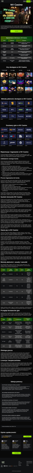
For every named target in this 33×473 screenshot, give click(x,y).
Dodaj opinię (27, 436)
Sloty (28, 70)
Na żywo (12, 70)
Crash (20, 70)
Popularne (3, 70)
